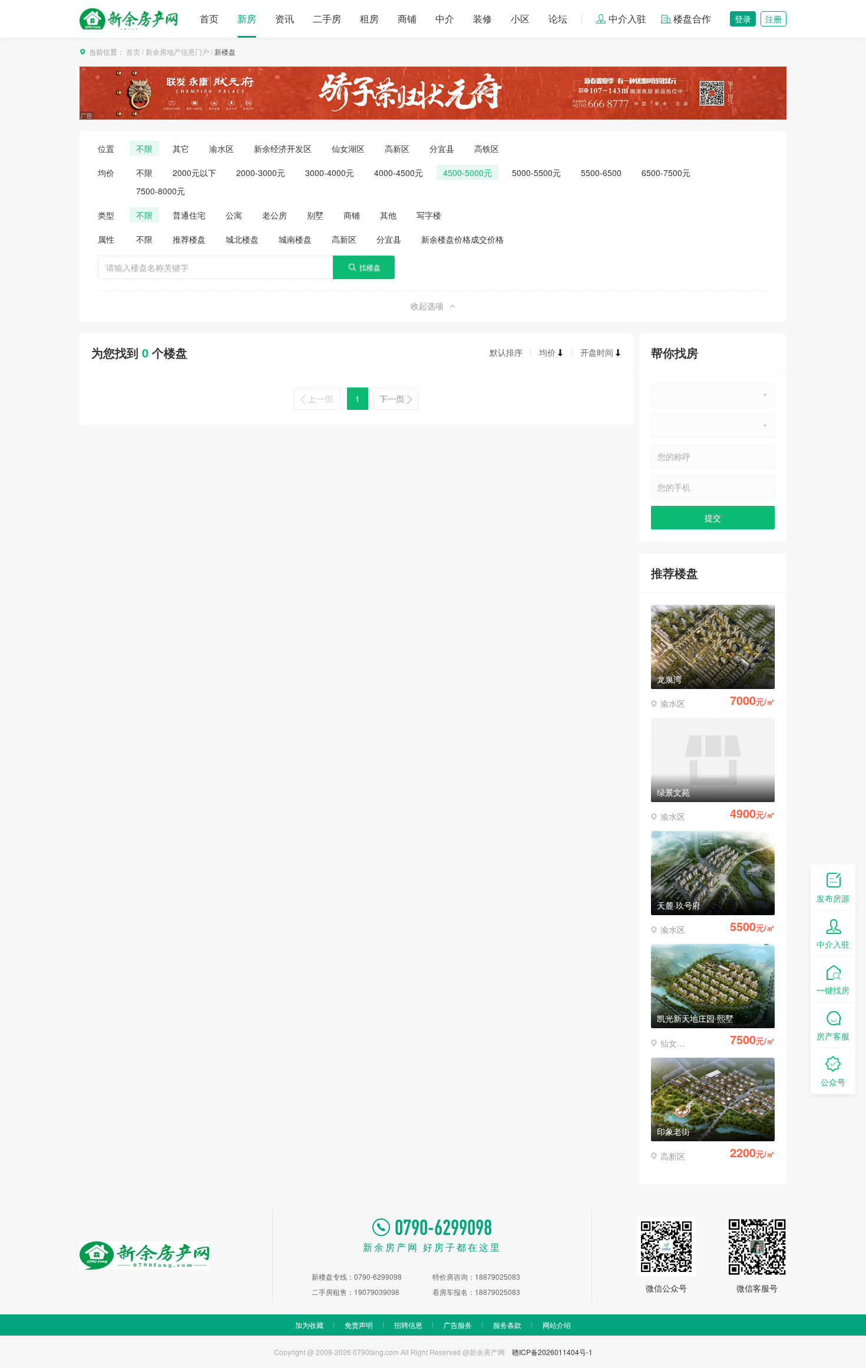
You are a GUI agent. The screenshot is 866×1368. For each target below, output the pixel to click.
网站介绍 (557, 1325)
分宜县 (441, 148)
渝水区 (221, 148)
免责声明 (359, 1325)
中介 (444, 18)
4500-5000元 (467, 172)
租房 (369, 18)
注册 (773, 19)
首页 (209, 18)
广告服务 (458, 1325)
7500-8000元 (160, 191)
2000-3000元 (260, 172)
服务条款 (507, 1325)
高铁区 (486, 148)
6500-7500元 (666, 172)
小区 (520, 18)
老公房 (274, 215)
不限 (144, 148)
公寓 (234, 215)
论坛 (557, 18)
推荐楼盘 (189, 239)
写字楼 (429, 215)
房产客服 (833, 1036)
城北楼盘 (242, 239)
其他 (388, 215)
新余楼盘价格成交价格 (462, 239)
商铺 (407, 18)
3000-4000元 (329, 172)
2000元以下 (194, 172)
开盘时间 (596, 352)
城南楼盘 (295, 239)
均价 (547, 352)
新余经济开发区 (283, 148)
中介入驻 (627, 18)
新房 (246, 18)
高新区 (397, 148)
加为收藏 (309, 1325)
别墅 (315, 215)
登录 (743, 19)
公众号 (833, 1082)
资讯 (284, 18)
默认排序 (506, 352)
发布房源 (833, 898)
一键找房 (833, 990)
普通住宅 (189, 215)
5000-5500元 (536, 172)
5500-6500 (601, 172)
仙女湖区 (348, 148)
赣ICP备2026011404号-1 (552, 1352)
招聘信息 (408, 1325)
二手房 (327, 18)
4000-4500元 (398, 172)
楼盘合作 (692, 18)
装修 (482, 18)
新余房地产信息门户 (177, 52)
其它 (181, 148)
